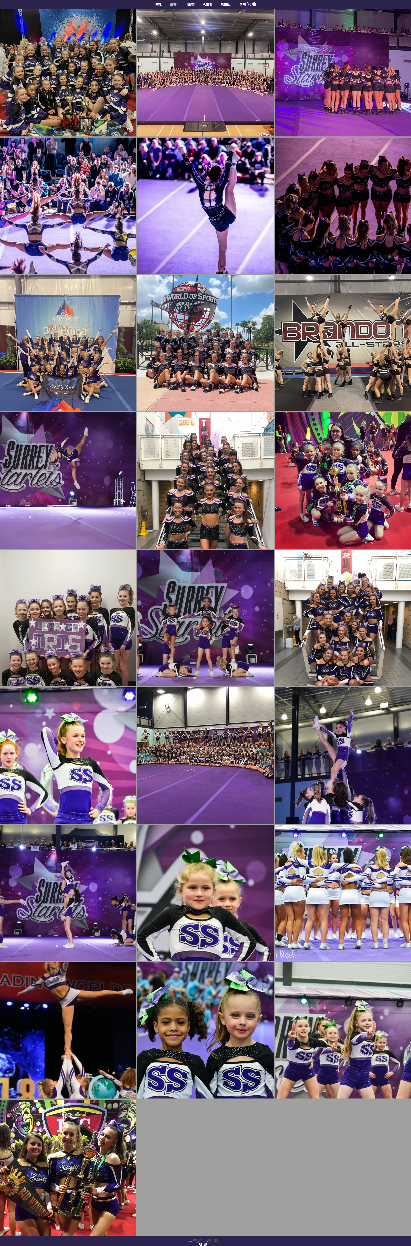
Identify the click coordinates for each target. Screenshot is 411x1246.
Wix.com (220, 1242)
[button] (252, 4)
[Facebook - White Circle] (200, 1244)
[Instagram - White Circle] (205, 1244)
